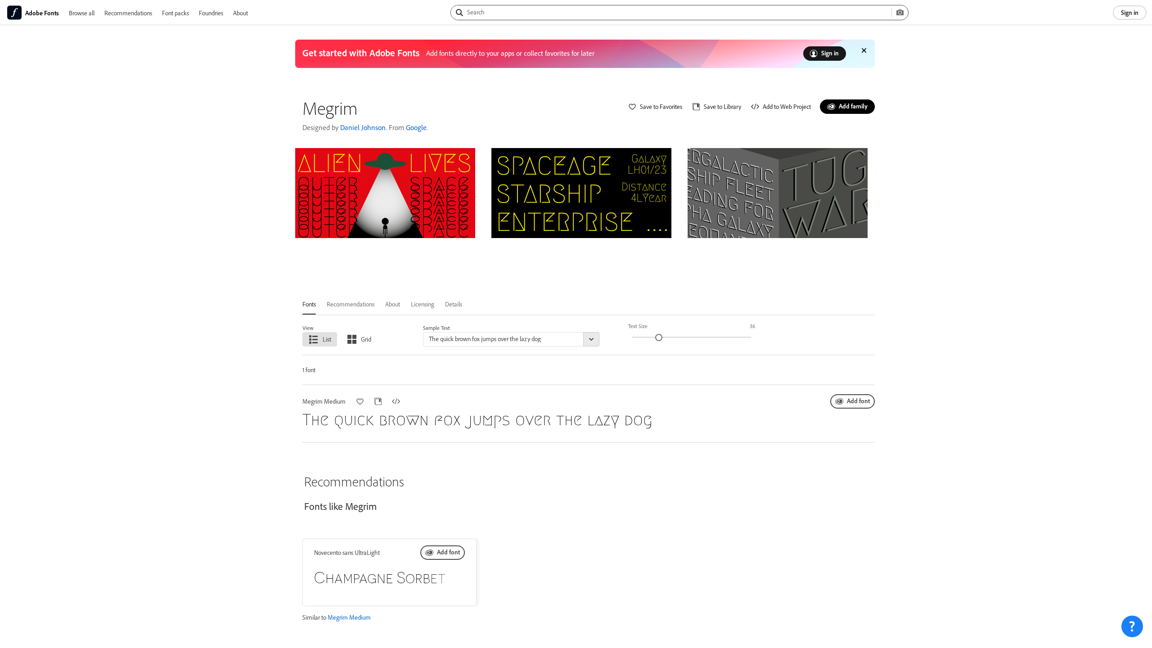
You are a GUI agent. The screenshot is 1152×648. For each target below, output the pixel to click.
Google (416, 127)
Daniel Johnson (363, 127)
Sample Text (436, 327)
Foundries (211, 13)
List (327, 339)
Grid (366, 339)
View (308, 327)
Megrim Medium (349, 617)
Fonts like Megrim (340, 506)
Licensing (422, 304)
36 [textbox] (752, 326)
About (240, 13)
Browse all (81, 13)
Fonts (309, 304)
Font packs (175, 13)
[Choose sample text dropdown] (591, 339)
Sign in (1129, 12)
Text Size (638, 326)
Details (453, 304)
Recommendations (128, 13)
